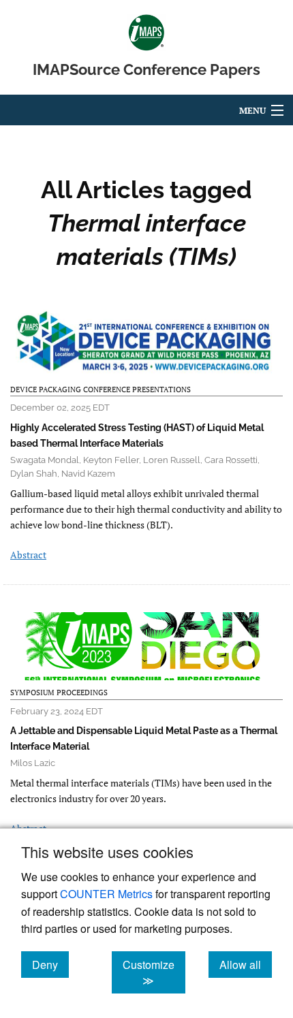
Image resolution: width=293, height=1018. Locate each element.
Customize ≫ (154, 972)
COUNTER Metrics (106, 894)
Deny (50, 964)
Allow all (245, 964)
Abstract (28, 554)
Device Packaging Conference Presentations (100, 389)
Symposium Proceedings (59, 692)
